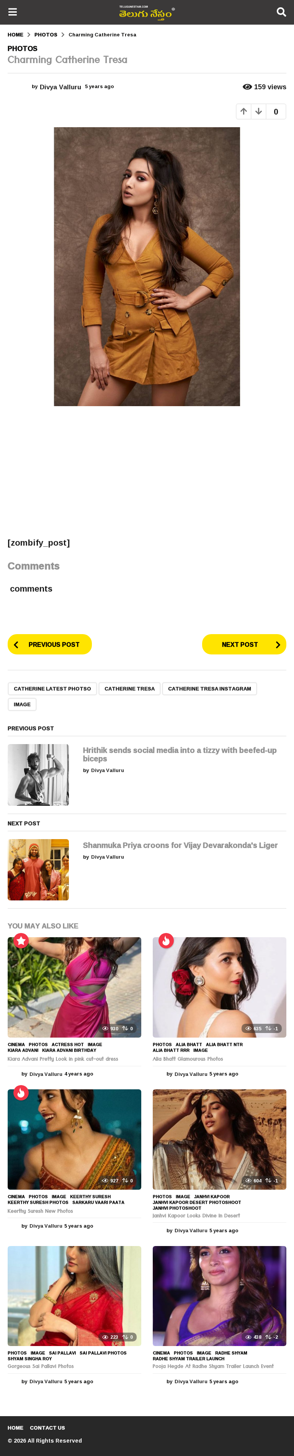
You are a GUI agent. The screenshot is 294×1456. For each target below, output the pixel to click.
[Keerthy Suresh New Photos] (74, 1139)
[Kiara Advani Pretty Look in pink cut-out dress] (74, 987)
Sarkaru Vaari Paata (98, 1202)
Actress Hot (68, 1044)
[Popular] (21, 940)
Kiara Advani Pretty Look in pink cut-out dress (63, 1059)
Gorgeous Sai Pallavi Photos (41, 1367)
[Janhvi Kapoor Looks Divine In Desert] (219, 1139)
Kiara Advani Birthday (69, 1050)
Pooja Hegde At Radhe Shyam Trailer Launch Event (213, 1367)
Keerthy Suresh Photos (38, 1202)
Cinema (16, 1044)
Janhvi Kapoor (212, 1196)
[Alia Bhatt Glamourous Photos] (219, 987)
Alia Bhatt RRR (171, 1050)
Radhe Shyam (231, 1353)
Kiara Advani (23, 1050)
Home (15, 1427)
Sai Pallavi (62, 1353)
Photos (23, 48)
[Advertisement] (147, 471)
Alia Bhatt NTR (224, 1044)
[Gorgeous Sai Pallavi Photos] (74, 1296)
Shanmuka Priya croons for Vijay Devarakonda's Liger (180, 845)
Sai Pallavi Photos (103, 1353)
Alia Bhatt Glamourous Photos (188, 1059)
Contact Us (47, 1427)
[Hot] (166, 940)
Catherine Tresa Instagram (209, 688)
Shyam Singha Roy (30, 1358)
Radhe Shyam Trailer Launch (188, 1358)
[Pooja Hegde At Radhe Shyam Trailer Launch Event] (219, 1296)
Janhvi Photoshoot (177, 1208)
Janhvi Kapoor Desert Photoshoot (197, 1202)
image (22, 704)
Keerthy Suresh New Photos (40, 1212)
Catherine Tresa (130, 688)
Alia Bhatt (189, 1044)
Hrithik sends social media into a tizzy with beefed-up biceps (180, 754)
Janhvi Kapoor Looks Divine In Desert (196, 1216)
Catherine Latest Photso (52, 688)
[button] (12, 12)
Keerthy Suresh (90, 1196)
